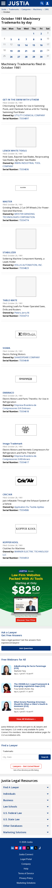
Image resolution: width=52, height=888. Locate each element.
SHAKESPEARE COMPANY (27, 357)
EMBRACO (8, 392)
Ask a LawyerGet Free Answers (11, 634)
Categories (26, 9)
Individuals (9, 793)
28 (26, 56)
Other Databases (12, 825)
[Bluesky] (31, 848)
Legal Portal (26, 859)
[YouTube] (16, 848)
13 (18, 45)
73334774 (24, 220)
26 (11, 56)
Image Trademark (12, 443)
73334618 (24, 411)
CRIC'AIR (7, 494)
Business (8, 800)
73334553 (24, 557)
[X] (35, 848)
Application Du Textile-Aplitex (29, 507)
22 (34, 51)
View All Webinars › (26, 719)
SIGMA (6, 347)
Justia (3, 9)
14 (26, 45)
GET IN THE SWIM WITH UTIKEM (21, 99)
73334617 (24, 462)
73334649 (24, 360)
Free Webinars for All (13, 659)
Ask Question (26, 648)
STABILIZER (9, 252)
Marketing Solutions (14, 832)
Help (26, 869)
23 (41, 51)
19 (11, 51)
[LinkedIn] (12, 848)
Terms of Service (26, 873)
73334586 (24, 510)
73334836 (24, 169)
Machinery (37, 9)
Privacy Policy (26, 878)
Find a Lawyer (9, 745)
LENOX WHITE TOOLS (15, 150)
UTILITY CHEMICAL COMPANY (29, 115)
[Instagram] (24, 848)
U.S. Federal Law (12, 813)
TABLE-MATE (10, 300)
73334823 (24, 268)
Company (26, 864)
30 (41, 56)
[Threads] (28, 848)
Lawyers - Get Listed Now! (26, 766)
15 (34, 45)
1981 (47, 9)
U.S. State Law (11, 819)
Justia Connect (26, 854)
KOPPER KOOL (10, 542)
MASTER (7, 201)
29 (34, 56)
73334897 (24, 118)
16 (41, 45)
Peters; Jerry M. (22, 312)
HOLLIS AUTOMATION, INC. (28, 265)
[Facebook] (20, 848)
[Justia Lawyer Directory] (39, 848)
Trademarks (14, 9)
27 (18, 56)
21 (26, 51)
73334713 (24, 315)
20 (18, 51)
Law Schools (10, 806)
